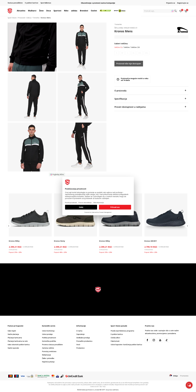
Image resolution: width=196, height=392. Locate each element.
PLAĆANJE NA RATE (98, 2)
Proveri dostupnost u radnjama (130, 107)
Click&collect (115, 338)
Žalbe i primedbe (48, 358)
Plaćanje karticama (15, 338)
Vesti (78, 344)
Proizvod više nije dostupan (128, 63)
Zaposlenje (80, 334)
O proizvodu (120, 90)
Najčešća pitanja (48, 362)
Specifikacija (120, 98)
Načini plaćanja (13, 334)
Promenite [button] (184, 376)
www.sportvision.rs (88, 390)
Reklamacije (46, 355)
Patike (11, 238)
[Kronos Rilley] (30, 214)
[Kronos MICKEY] (165, 214)
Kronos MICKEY (150, 241)
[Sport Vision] (10, 10)
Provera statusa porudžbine (52, 344)
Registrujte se (182, 3)
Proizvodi (21, 18)
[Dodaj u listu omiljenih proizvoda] (49, 233)
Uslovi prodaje (47, 334)
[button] (26, 10)
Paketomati (115, 341)
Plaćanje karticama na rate (18, 341)
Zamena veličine (48, 348)
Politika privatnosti (49, 338)
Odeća (28, 18)
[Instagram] (153, 340)
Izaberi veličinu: (121, 43)
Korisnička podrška (49, 341)
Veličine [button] (127, 47)
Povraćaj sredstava (49, 351)
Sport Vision (12, 18)
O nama (79, 331)
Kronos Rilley (14, 241)
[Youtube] (160, 340)
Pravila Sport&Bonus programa (122, 331)
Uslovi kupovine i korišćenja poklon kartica (126, 344)
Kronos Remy (59, 241)
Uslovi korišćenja (48, 331)
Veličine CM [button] (135, 47)
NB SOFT (102, 390)
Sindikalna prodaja (83, 338)
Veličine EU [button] (118, 47)
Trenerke (36, 18)
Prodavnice (80, 348)
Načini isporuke (13, 348)
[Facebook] (147, 340)
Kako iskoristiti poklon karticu (19, 344)
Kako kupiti (12, 331)
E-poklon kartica (117, 334)
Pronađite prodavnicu (84, 341)
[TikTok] (166, 340)
